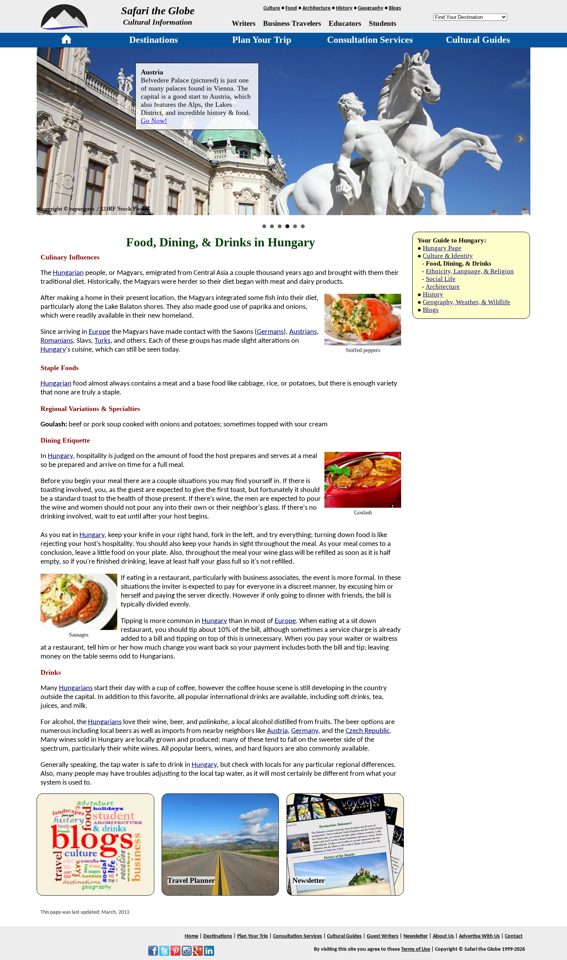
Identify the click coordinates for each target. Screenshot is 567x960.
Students (382, 23)
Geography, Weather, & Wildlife (466, 302)
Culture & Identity (448, 255)
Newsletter (308, 880)
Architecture (316, 8)
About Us (443, 936)
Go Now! (154, 121)
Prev (46, 139)
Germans (270, 332)
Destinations (153, 40)
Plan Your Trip (261, 40)
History (344, 8)
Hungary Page (442, 248)
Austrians (303, 332)
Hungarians (76, 688)
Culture (271, 8)
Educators (345, 23)
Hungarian (68, 273)
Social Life (441, 279)
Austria (277, 731)
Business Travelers (292, 23)
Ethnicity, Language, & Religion (470, 271)
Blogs (395, 8)
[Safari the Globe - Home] (64, 27)
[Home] (66, 40)
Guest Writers (382, 936)
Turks (102, 341)
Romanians (56, 341)
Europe (99, 332)
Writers (243, 23)
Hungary (53, 350)
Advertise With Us (479, 936)
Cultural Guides (478, 40)
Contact (514, 936)
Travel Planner (191, 880)
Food (291, 8)
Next (520, 139)
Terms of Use (415, 949)
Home (191, 936)
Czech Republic (368, 731)
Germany (304, 731)
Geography (370, 8)
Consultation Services (370, 40)
